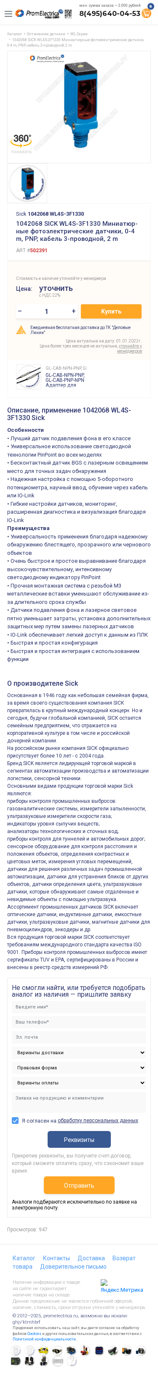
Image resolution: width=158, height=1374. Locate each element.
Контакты (56, 1258)
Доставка (91, 1258)
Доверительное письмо (73, 1266)
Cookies (34, 1334)
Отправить (79, 1185)
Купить (111, 311)
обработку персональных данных (98, 1120)
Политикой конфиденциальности (44, 1339)
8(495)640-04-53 (109, 14)
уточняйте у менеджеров (129, 348)
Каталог (24, 1258)
